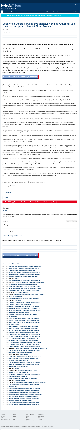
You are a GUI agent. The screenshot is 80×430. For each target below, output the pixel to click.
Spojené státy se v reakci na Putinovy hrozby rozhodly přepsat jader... (24, 392)
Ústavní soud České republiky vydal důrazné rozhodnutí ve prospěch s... (25, 266)
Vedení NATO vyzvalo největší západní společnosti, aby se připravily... (24, 320)
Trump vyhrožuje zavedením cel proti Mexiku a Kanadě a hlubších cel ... (24, 330)
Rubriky (37, 12)
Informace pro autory (42, 417)
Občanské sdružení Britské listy (16, 426)
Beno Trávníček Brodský (14, 354)
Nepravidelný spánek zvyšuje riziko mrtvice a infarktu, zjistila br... (23, 314)
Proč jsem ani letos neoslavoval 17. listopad (27, 370)
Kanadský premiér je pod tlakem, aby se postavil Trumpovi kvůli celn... (24, 318)
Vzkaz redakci (41, 416)
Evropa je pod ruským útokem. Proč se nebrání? (19, 312)
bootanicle (17, 278)
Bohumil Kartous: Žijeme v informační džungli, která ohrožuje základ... (24, 290)
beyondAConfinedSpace (20, 380)
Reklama (28, 419)
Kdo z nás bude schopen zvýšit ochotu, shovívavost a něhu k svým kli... (31, 348)
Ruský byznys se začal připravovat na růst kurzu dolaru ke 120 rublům (24, 350)
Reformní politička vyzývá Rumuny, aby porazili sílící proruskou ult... (24, 332)
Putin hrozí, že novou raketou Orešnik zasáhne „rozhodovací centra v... (24, 272)
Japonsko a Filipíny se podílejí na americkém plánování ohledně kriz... (24, 340)
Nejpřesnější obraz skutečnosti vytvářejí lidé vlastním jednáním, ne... (24, 298)
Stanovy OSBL (41, 414)
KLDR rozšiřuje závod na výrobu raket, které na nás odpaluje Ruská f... (24, 344)
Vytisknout (6, 197)
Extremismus (8, 192)
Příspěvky (58, 12)
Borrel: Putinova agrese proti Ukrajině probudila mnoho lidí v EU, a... (24, 338)
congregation (18, 300)
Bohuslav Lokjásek (13, 370)
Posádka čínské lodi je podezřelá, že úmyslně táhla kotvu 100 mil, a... (24, 268)
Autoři (52, 12)
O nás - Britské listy (30, 414)
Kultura (2, 417)
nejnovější (68, 221)
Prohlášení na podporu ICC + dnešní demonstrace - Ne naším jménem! (24, 346)
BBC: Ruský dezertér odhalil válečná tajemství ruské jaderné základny (24, 336)
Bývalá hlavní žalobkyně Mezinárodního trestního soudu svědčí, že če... (24, 274)
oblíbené (75, 221)
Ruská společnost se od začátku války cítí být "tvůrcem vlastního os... (24, 384)
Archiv (17, 12)
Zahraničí (3, 414)
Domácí (14, 414)
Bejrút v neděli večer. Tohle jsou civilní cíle (18, 376)
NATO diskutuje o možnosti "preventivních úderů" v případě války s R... (24, 308)
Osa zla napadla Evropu (14, 324)
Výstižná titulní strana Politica (15, 296)
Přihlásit (75, 4)
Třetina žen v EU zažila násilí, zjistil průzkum (18, 372)
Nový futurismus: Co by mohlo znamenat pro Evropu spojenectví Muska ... (25, 334)
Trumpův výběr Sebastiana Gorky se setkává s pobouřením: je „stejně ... (25, 288)
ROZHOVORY (24, 12)
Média (14, 417)
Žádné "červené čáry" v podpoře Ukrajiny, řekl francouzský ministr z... (24, 396)
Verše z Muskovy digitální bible (12, 236)
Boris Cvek (11, 294)
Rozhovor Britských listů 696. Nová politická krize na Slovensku (23, 284)
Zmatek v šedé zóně (13, 316)
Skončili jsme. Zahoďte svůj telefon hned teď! (18, 360)
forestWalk (17, 368)
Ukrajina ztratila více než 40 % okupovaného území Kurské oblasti (23, 328)
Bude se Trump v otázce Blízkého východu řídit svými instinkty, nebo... (24, 286)
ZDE (13, 186)
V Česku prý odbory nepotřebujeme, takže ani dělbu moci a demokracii (29, 382)
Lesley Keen (11, 278)
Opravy (27, 417)
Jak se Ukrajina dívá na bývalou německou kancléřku (20, 352)
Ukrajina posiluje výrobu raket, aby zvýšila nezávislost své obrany (23, 326)
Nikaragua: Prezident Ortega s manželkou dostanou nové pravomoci (24, 404)
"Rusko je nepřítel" (13, 386)
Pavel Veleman (12, 348)
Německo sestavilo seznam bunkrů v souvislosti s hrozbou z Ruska (24, 358)
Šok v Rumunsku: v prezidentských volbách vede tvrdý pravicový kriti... (24, 374)
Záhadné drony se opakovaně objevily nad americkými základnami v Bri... (25, 322)
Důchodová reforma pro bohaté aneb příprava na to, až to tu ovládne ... (29, 294)
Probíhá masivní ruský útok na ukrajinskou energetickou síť (22, 270)
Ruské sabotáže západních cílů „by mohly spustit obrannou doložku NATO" (25, 280)
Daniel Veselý (12, 282)
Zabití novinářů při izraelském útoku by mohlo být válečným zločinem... (24, 390)
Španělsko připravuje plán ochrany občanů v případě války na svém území (25, 394)
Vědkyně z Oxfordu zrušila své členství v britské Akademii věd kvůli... (24, 364)
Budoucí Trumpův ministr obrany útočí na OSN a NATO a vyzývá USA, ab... (25, 356)
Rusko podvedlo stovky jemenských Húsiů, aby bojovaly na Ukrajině (24, 402)
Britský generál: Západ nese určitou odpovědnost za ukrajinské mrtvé (24, 302)
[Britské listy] (20, 77)
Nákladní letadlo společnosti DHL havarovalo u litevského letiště (23, 378)
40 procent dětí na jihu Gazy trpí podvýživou (18, 366)
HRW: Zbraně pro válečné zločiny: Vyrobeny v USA (20, 304)
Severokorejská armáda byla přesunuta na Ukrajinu (20, 400)
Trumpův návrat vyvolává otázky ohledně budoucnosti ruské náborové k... (25, 310)
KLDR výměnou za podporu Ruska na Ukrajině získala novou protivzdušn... (25, 342)
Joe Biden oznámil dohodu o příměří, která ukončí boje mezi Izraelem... (24, 306)
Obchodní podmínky (30, 420)
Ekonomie (3, 416)
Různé (14, 419)
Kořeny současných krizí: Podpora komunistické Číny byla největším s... (25, 388)
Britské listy (12, 6)
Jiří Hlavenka (11, 238)
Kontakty (28, 416)
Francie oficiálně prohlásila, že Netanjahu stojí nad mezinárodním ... (23, 276)
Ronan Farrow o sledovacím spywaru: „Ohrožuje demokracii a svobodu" (25, 362)
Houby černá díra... (24, 354)
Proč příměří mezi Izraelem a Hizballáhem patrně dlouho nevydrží (29, 282)
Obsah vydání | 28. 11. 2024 (11, 264)
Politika (14, 416)
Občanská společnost (5, 419)
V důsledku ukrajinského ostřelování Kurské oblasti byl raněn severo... (24, 398)
